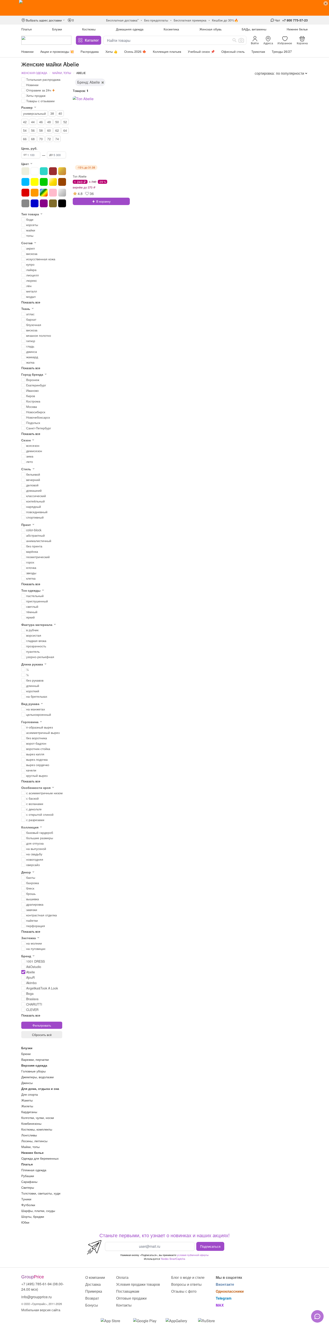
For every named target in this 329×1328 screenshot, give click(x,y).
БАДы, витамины (254, 29)
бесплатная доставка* (122, 20)
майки (30, 230)
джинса (31, 351)
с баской (32, 798)
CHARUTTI (34, 1004)
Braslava (32, 999)
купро (30, 264)
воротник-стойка (38, 748)
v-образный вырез (39, 727)
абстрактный (35, 535)
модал (31, 296)
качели (31, 770)
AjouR (30, 977)
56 (33, 130)
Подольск (33, 422)
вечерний (33, 479)
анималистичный (38, 540)
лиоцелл (32, 275)
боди (29, 219)
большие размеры (39, 838)
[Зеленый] (44, 182)
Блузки (57, 29)
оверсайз (33, 864)
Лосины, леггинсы (34, 1141)
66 (25, 139)
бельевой (33, 474)
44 (33, 122)
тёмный (31, 612)
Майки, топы (61, 73)
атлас (30, 314)
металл (31, 291)
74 (57, 139)
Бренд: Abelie (88, 82)
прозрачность (36, 646)
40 (60, 113)
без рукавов (34, 680)
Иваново (32, 390)
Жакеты (27, 1100)
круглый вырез (36, 775)
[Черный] (62, 203)
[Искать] (234, 40)
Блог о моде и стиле (188, 1277)
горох (30, 562)
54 (25, 130)
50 (57, 122)
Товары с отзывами (40, 101)
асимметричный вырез (43, 732)
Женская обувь (210, 29)
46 (41, 122)
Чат (277, 20)
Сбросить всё (42, 1034)
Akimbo (31, 983)
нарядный (33, 506)
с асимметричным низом (44, 793)
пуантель (33, 651)
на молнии (34, 943)
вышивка (32, 899)
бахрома (32, 883)
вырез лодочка (37, 759)
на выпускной (36, 848)
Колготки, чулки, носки (37, 1117)
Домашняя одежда (129, 29)
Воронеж (32, 379)
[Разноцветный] (44, 193)
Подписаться (210, 1246)
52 (65, 122)
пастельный (35, 595)
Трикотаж (258, 51)
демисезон (34, 451)
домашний (34, 490)
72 (49, 139)
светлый (32, 606)
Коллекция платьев (167, 51)
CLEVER (32, 1009)
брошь (31, 893)
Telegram (223, 1298)
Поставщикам (127, 1291)
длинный (32, 685)
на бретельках (36, 696)
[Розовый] (53, 193)
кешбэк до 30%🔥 (225, 20)
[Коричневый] (62, 182)
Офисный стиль (233, 51)
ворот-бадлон (36, 743)
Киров (30, 396)
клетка (31, 578)
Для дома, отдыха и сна (40, 1088)
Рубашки (27, 1175)
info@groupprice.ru (36, 1296)
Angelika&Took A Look (42, 988)
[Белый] (34, 171)
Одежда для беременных (40, 1158)
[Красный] (25, 193)
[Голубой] (25, 182)
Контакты (124, 1305)
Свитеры (27, 1187)
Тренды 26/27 (282, 51)
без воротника (36, 738)
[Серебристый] (62, 193)
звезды (31, 573)
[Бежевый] (25, 171)
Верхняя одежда (34, 1065)
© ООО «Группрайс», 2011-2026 (41, 1304)
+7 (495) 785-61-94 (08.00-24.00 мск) (42, 1286)
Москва (31, 406)
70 (41, 139)
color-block (33, 530)
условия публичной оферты (193, 1255)
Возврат (92, 1298)
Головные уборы (33, 1071)
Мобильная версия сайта (40, 1309)
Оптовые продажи (131, 1298)
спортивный (35, 517)
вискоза (31, 253)
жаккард (32, 357)
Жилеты (27, 1106)
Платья (26, 29)
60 (49, 130)
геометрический (38, 557)
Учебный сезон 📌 (201, 51)
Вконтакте (225, 1284)
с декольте (34, 809)
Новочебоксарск (38, 417)
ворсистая (33, 635)
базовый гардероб (39, 832)
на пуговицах (35, 948)
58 (41, 130)
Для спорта (29, 1094)
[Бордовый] (53, 171)
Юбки (25, 1222)
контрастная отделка (41, 915)
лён (29, 286)
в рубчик (32, 630)
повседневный (36, 512)
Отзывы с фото (184, 1291)
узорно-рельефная (40, 656)
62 (57, 130)
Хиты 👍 (111, 51)
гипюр (30, 341)
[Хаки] (53, 203)
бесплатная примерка (190, 20)
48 (49, 122)
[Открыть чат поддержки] (317, 1316)
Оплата (122, 1277)
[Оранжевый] (34, 193)
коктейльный (35, 501)
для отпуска (35, 843)
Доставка (93, 1284)
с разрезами (35, 820)
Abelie (30, 972)
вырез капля (35, 754)
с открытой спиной (39, 814)
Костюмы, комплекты (36, 1129)
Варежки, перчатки (35, 1059)
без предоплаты (156, 20)
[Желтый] (34, 182)
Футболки (28, 1205)
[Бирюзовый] (44, 171)
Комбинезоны (31, 1123)
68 (33, 139)
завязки (31, 909)
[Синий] (34, 203)
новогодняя (34, 859)
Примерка (93, 1291)
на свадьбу (34, 854)
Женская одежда (34, 73)
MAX (220, 1305)
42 (25, 122)
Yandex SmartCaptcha (173, 1258)
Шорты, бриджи (32, 1216)
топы (29, 235)
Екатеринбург (36, 385)
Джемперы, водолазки (37, 1077)
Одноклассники (230, 1291)
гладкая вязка (36, 640)
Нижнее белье (297, 29)
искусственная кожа (40, 259)
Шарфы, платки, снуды (38, 1210)
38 (52, 113)
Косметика (171, 29)
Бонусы (91, 1305)
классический (36, 495)
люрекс (31, 280)
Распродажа (90, 51)
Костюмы (89, 29)
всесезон (32, 445)
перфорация (35, 925)
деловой (32, 485)
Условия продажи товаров (138, 1284)
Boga (30, 993)
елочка (31, 567)
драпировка (34, 904)
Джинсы (27, 1082)
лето (29, 461)
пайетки (32, 920)
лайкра (31, 269)
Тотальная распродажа (43, 79)
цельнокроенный (38, 714)
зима (29, 456)
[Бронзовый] (62, 171)
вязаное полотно (38, 335)
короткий (32, 691)
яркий (30, 617)
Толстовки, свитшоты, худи (40, 1193)
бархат (31, 319)
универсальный (34, 113)
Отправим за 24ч (38, 90)
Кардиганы (29, 1112)
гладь (30, 346)
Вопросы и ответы (186, 1284)
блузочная (33, 324)
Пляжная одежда (33, 1170)
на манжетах (35, 709)
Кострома (33, 401)
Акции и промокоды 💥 (57, 51)
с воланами (34, 803)
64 (65, 130)
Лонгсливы (29, 1135)
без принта (34, 546)
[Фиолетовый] (44, 203)
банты (30, 877)
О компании (95, 1277)
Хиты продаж (35, 95)
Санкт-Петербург (38, 428)
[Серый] (25, 203)
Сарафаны (29, 1181)
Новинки (27, 51)
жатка (30, 362)
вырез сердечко (37, 764)
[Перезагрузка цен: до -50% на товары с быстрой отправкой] (164, 8)
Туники (26, 1199)
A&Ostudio (33, 966)
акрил (30, 248)
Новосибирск (35, 412)
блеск (30, 888)
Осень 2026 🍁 (135, 51)
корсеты (32, 224)
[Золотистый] (53, 182)
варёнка (32, 551)
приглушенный (37, 601)
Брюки (26, 1053)
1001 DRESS (35, 961)
